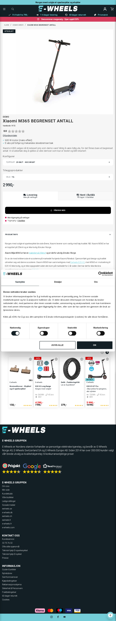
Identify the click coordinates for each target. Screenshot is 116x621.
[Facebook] (58, 617)
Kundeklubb (7, 494)
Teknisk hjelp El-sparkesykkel (15, 550)
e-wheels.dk (7, 512)
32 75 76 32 (7, 543)
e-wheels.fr (7, 524)
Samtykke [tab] (20, 282)
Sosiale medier (8, 505)
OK (94, 345)
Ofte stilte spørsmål (10, 546)
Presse (5, 558)
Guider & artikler (9, 569)
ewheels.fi (6, 520)
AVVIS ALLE (57, 345)
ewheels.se (7, 509)
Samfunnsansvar (10, 577)
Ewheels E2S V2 (77, 262)
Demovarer (18, 25)
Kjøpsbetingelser (9, 581)
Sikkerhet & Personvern (12, 588)
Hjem (6, 25)
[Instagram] (51, 617)
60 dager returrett (9, 596)
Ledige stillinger (9, 501)
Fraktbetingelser (9, 592)
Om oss (5, 486)
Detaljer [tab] (58, 282)
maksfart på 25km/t (37, 253)
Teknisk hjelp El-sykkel (12, 554)
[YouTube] (64, 617)
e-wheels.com (8, 527)
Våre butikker (8, 497)
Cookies (5, 600)
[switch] (44, 333)
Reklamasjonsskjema (12, 584)
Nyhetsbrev (7, 573)
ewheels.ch (7, 516)
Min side (5, 490)
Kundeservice (8, 539)
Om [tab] (96, 282)
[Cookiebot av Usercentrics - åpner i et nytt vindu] (100, 274)
